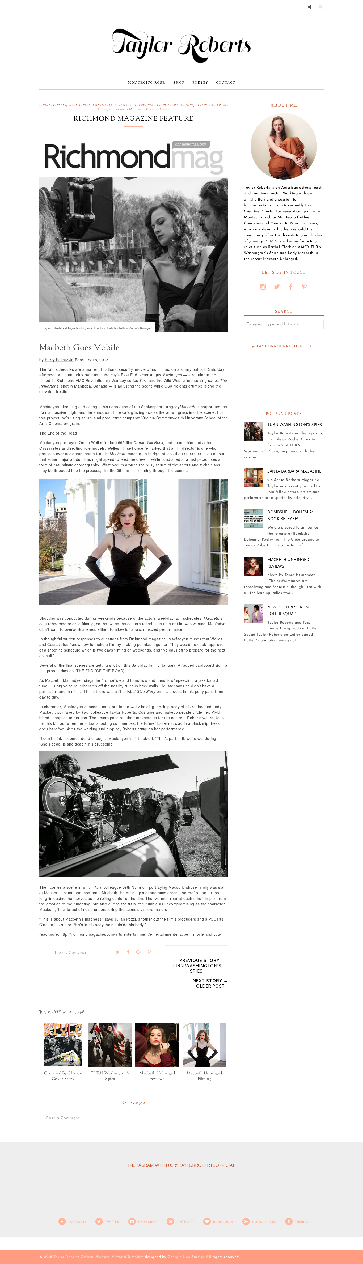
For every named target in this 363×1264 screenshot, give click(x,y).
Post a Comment (63, 1118)
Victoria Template (128, 1257)
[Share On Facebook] (128, 952)
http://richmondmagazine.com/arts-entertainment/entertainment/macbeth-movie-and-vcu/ (141, 934)
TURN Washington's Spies (294, 424)
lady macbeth (182, 105)
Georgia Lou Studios (186, 1257)
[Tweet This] (117, 952)
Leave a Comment (71, 952)
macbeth (202, 105)
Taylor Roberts (156, 109)
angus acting (80, 105)
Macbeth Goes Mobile (79, 348)
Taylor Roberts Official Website (81, 1257)
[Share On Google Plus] (138, 952)
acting (45, 105)
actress (59, 105)
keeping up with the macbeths (144, 105)
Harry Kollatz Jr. (59, 359)
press (102, 109)
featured (100, 105)
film (113, 105)
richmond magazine (125, 109)
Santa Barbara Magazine (294, 471)
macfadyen (219, 105)
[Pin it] (149, 952)
